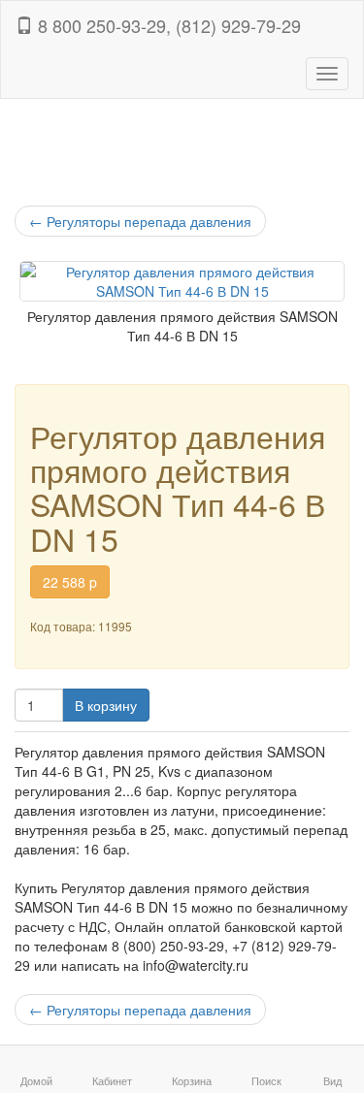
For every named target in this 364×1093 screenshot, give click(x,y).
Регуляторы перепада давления (140, 221)
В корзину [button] (106, 705)
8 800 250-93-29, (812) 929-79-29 (167, 25)
